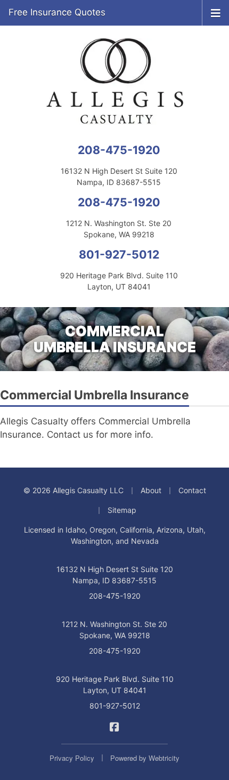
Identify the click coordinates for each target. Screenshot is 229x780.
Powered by (144, 758)
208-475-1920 (119, 150)
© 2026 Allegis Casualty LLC (73, 490)
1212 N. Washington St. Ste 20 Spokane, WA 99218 (114, 630)
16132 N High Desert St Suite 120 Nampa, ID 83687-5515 (114, 575)
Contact (192, 490)
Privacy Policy (72, 758)
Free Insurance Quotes (57, 12)
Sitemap (122, 509)
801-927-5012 (119, 254)
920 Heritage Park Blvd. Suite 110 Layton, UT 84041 (115, 684)
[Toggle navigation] (215, 12)
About (151, 490)
